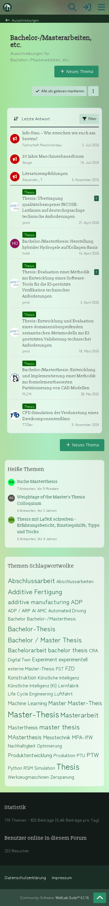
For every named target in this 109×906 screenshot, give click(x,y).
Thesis (67, 766)
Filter (92, 118)
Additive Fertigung (35, 591)
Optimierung (49, 745)
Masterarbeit (79, 714)
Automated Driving (67, 610)
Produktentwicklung (30, 755)
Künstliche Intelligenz (58, 677)
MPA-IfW (82, 737)
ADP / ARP (19, 610)
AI (34, 610)
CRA (93, 650)
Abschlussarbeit (31, 580)
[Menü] (101, 7)
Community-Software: (54, 897)
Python (15, 767)
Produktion (64, 755)
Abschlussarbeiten (75, 581)
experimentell (73, 659)
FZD (70, 668)
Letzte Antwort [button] (36, 118)
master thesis (59, 726)
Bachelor (17, 618)
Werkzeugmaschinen (28, 776)
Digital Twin (19, 659)
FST (60, 668)
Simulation (44, 767)
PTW (93, 754)
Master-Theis (85, 702)
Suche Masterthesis (37, 481)
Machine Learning (27, 703)
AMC (42, 610)
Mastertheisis (23, 727)
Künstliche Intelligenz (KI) (32, 685)
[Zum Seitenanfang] (99, 898)
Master (57, 702)
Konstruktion (22, 677)
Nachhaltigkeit (21, 745)
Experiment (44, 659)
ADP (77, 601)
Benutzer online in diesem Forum (46, 838)
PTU (81, 755)
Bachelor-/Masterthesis (51, 618)
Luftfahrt (63, 693)
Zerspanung (62, 776)
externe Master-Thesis (31, 668)
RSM (28, 767)
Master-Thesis (33, 714)
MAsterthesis (25, 737)
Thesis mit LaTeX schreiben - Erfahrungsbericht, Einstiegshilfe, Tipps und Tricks (58, 526)
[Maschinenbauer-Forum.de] (7, 7)
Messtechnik (56, 737)
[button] (93, 91)
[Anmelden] (87, 7)
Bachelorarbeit (27, 650)
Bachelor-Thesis (31, 628)
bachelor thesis (67, 650)
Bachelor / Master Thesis (45, 639)
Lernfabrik (68, 685)
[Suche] (72, 7)
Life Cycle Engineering (30, 693)
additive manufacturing (38, 601)
